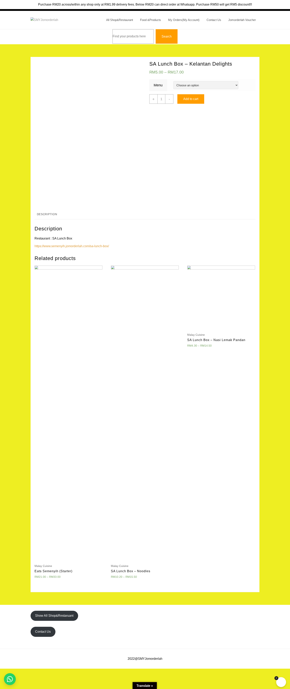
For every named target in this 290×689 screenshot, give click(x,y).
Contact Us (43, 631)
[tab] (47, 214)
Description (47, 214)
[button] (10, 679)
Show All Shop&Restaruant (54, 615)
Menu (158, 85)
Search (167, 36)
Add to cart (190, 99)
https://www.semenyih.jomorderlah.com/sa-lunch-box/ (72, 246)
